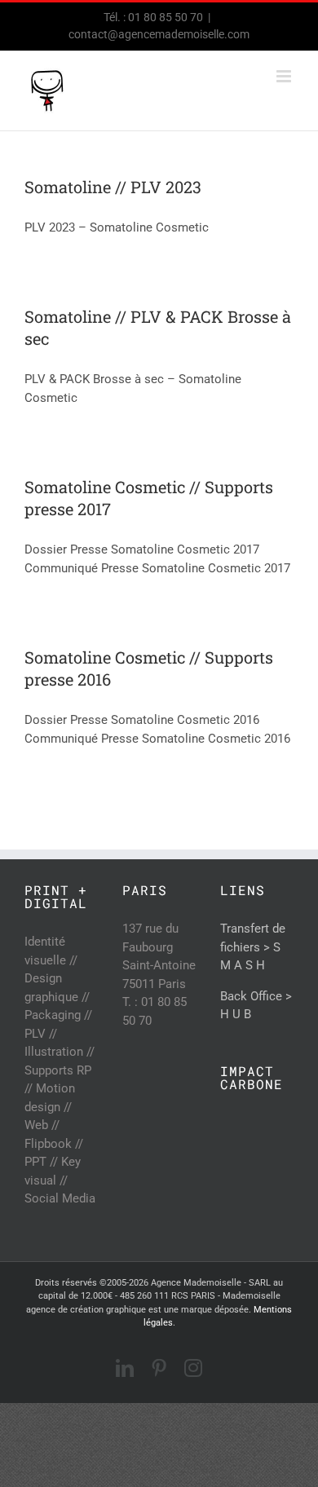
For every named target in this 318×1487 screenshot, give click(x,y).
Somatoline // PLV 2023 (112, 186)
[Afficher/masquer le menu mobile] (285, 76)
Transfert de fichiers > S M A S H (252, 947)
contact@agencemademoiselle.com (159, 34)
